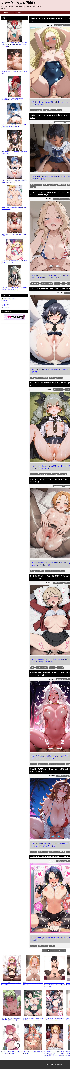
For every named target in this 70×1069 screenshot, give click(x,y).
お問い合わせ (18, 12)
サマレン (46, 110)
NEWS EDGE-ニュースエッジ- (9, 298)
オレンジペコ (39, 570)
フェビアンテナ (5, 304)
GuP (32, 377)
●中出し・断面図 (59, 25)
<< (43, 950)
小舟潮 (53, 110)
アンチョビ (34, 474)
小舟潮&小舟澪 (61, 184)
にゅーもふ (4, 302)
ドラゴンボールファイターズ (57, 764)
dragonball (33, 764)
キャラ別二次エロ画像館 (18, 2)
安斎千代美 (63, 474)
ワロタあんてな (5, 307)
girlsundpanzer (34, 283)
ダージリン (60, 667)
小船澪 (32, 187)
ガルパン (57, 283)
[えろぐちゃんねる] (14, 317)
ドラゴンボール (43, 764)
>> (64, 950)
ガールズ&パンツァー (46, 283)
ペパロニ (59, 377)
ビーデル (52, 946)
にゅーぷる (4, 300)
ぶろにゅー (4, 305)
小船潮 (59, 110)
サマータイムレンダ (36, 110)
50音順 (6, 12)
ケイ (63, 283)
